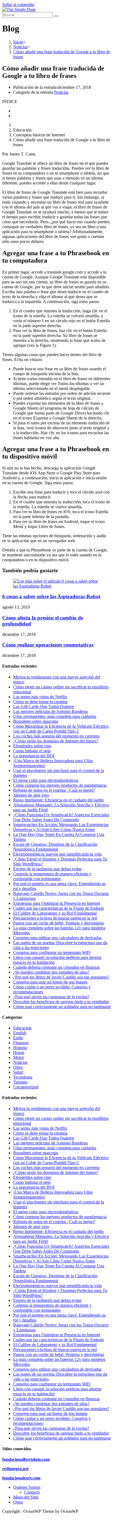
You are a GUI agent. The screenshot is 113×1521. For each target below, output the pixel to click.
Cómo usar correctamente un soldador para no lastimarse (62, 1006)
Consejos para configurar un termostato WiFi (52, 952)
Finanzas (21, 1042)
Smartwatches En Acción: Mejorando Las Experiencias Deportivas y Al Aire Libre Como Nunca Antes (61, 827)
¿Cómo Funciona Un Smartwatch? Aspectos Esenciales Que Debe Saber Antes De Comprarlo (61, 817)
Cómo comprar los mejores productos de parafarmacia (59, 785)
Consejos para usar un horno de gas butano (50, 982)
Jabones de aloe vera (31, 795)
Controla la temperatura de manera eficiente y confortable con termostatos (52, 876)
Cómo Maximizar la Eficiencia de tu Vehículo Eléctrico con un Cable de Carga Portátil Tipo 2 (61, 728)
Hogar (18, 1052)
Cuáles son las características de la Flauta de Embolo (58, 908)
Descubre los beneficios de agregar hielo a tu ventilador (61, 1001)
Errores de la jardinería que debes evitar (47, 869)
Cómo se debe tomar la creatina (40, 701)
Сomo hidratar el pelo (32, 750)
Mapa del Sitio (25, 1497)
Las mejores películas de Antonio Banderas (50, 711)
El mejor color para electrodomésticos (45, 780)
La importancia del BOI (33, 755)
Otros (18, 1067)
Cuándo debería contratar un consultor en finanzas (56, 967)
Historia (20, 1047)
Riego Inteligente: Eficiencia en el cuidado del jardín (58, 800)
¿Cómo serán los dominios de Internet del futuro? (55, 741)
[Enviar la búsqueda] (56, 16)
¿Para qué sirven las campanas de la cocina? (51, 996)
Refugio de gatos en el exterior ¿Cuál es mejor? (54, 790)
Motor (18, 1057)
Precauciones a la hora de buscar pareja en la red (55, 918)
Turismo (20, 1082)
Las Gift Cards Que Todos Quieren (43, 706)
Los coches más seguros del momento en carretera (56, 736)
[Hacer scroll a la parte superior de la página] (3, 1516)
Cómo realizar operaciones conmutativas (48, 645)
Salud (18, 1072)
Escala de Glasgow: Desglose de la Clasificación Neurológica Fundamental (55, 846)
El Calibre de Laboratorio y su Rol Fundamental (55, 913)
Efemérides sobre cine (32, 746)
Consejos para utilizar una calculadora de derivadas (57, 937)
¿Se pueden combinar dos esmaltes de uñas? (51, 972)
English (19, 1032)
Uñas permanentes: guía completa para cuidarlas (54, 716)
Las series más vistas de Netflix (40, 696)
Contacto (32, 1492)
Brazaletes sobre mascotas (35, 721)
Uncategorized (25, 1087)
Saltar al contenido (18, 4)
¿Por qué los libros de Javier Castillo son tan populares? (61, 977)
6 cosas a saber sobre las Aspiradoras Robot (51, 596)
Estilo (18, 1037)
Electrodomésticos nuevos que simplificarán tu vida (57, 854)
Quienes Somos (26, 1487)
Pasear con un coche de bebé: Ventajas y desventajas (58, 923)
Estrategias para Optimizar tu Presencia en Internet (56, 903)
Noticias (61, 92)
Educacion (22, 1028)
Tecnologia (22, 1077)
